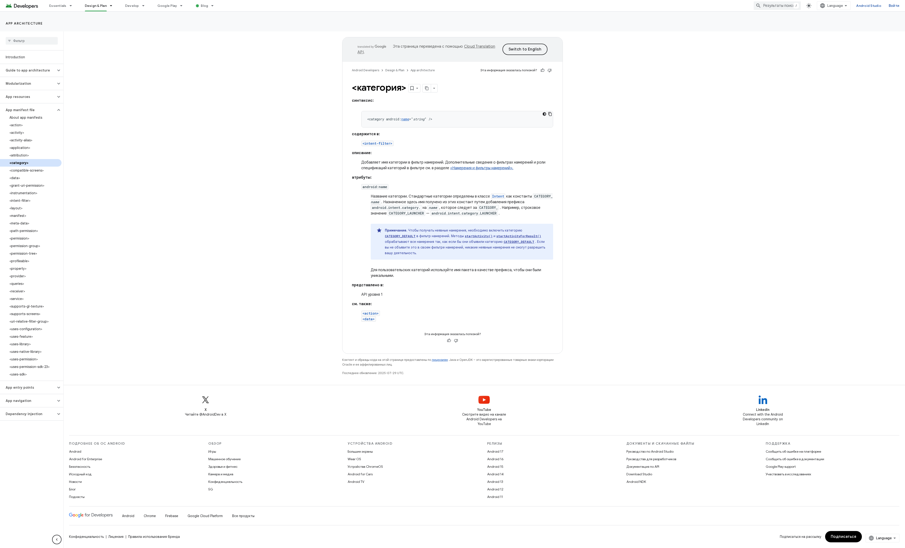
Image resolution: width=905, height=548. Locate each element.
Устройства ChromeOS (365, 466)
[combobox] (777, 5)
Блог (72, 489)
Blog (204, 6)
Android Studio (868, 6)
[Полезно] (542, 70)
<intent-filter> (377, 143)
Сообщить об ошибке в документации (795, 459)
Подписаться (843, 536)
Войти (894, 6)
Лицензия (115, 537)
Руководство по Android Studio (650, 451)
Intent (498, 196)
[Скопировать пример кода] (550, 114)
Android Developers (365, 70)
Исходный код (80, 474)
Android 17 (495, 451)
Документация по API (642, 466)
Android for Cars (360, 474)
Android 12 (495, 489)
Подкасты (77, 497)
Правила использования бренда (154, 537)
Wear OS (354, 459)
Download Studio (639, 474)
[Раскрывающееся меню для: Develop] (145, 5)
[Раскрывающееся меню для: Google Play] (183, 5)
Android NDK (636, 482)
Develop (132, 6)
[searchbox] (32, 41)
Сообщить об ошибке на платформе (793, 451)
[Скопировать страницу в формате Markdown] (427, 88)
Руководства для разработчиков (651, 459)
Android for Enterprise (85, 459)
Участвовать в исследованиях (788, 474)
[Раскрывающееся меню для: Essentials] (72, 5)
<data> (368, 319)
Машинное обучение (224, 459)
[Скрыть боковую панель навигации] (57, 539)
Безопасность (79, 466)
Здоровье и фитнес (223, 466)
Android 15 (495, 466)
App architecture (24, 23)
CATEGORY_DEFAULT (400, 236)
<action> (370, 313)
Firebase (171, 516)
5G (210, 489)
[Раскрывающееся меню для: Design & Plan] (113, 5)
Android (75, 451)
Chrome (150, 516)
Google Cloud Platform (205, 516)
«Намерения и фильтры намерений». (481, 168)
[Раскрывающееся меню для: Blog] (214, 5)
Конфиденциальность (225, 482)
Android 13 (495, 482)
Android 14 (495, 474)
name (405, 119)
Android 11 (495, 497)
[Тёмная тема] (544, 114)
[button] (28, 70)
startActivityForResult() (518, 236)
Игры (212, 451)
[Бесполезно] (549, 70)
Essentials (57, 6)
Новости (75, 482)
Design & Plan (96, 6)
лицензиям (440, 360)
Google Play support (781, 466)
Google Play (167, 6)
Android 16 (495, 459)
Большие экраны (360, 451)
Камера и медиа (220, 474)
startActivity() (479, 236)
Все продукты (243, 516)
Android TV (356, 482)
